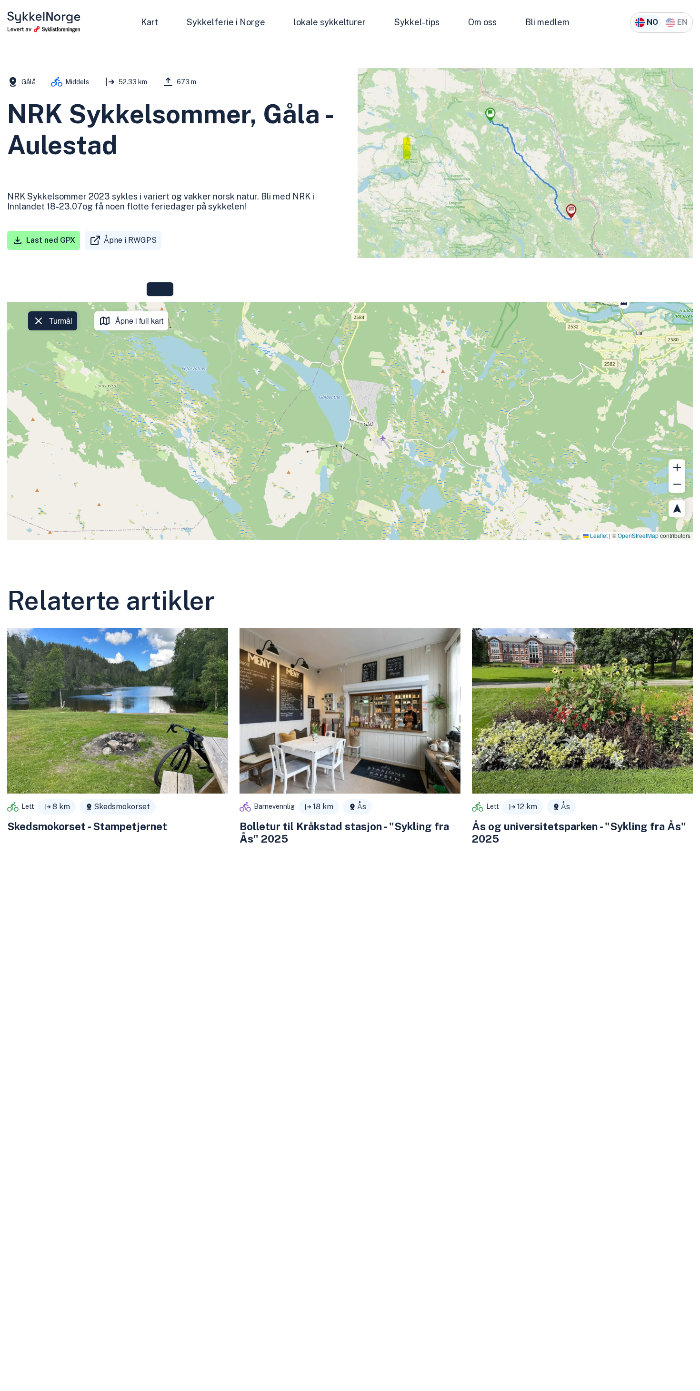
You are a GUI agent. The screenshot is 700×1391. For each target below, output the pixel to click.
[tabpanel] (350, 421)
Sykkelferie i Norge (226, 22)
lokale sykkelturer (330, 22)
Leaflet (598, 535)
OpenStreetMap (638, 535)
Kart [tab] (160, 289)
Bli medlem (547, 22)
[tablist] (160, 289)
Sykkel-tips (417, 22)
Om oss (482, 22)
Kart (149, 22)
